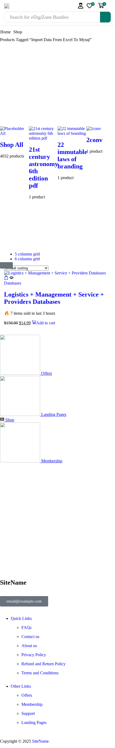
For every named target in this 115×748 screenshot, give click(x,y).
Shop (17, 32)
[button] (81, 6)
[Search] (105, 17)
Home (5, 32)
